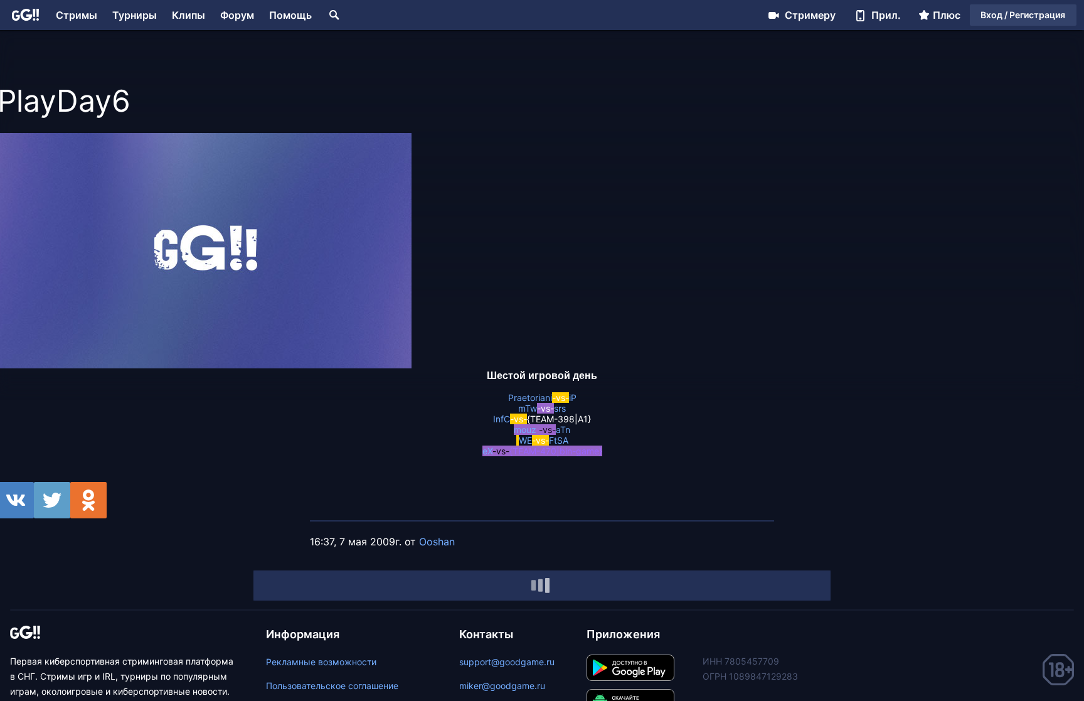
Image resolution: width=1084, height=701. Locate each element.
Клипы (188, 15)
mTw (527, 408)
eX (487, 451)
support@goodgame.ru (507, 661)
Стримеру (810, 15)
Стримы (76, 15)
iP (573, 397)
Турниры (134, 15)
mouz (525, 429)
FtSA (558, 440)
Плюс (946, 15)
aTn (563, 429)
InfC (501, 419)
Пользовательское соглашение (332, 685)
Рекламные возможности (321, 661)
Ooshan (437, 541)
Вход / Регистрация (1022, 14)
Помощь (290, 15)
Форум (237, 15)
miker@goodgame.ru (502, 685)
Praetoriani (530, 397)
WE (525, 440)
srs (560, 408)
